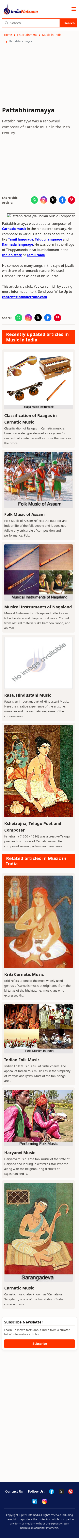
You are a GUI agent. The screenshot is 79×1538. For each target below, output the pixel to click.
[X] (61, 1491)
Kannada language (17, 244)
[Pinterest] (70, 1491)
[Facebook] (51, 1491)
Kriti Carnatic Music (24, 974)
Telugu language (48, 239)
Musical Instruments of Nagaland (38, 607)
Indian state (12, 255)
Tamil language (20, 239)
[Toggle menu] (73, 9)
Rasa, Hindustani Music (27, 695)
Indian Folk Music (22, 1059)
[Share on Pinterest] (71, 200)
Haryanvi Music (19, 1152)
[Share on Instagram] (43, 200)
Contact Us (14, 1491)
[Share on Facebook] (62, 200)
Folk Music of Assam (24, 514)
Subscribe (39, 1343)
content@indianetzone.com (24, 297)
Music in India (52, 35)
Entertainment (27, 35)
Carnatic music (14, 228)
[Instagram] (44, 1501)
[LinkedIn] (35, 1501)
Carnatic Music (19, 1288)
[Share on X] (53, 200)
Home (8, 35)
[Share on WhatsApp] (34, 200)
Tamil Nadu (36, 255)
